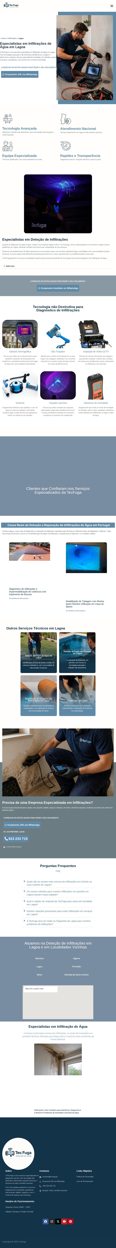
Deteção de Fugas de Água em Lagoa (38, 657)
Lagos (39, 966)
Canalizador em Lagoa (77, 701)
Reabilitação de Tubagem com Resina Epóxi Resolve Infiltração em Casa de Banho (85, 604)
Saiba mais (10, 266)
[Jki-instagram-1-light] (105, 1242)
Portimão (76, 966)
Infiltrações (12, 38)
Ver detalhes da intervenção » (19, 598)
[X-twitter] (58, 1221)
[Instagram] (52, 1221)
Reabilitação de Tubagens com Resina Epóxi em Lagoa (38, 700)
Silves (39, 975)
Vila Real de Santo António (76, 975)
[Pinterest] (70, 1221)
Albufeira (39, 958)
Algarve (76, 958)
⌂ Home (3, 38)
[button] (112, 6)
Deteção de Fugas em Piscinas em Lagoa (77, 652)
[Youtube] (64, 1221)
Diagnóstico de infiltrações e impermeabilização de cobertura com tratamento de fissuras (27, 592)
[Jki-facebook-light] (109, 1242)
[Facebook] (45, 1221)
